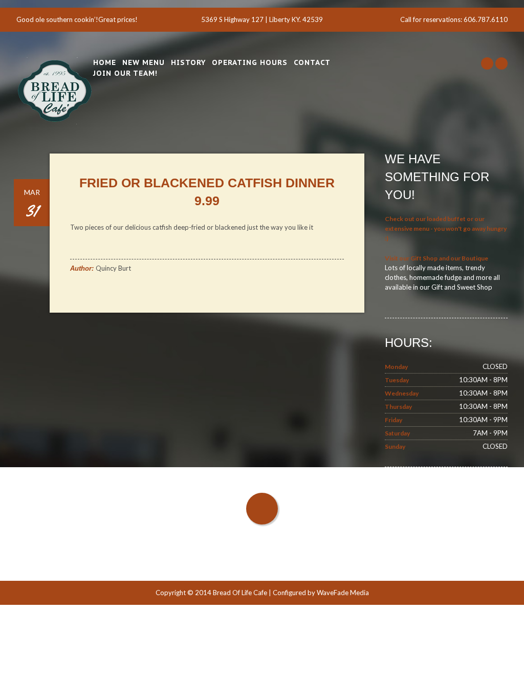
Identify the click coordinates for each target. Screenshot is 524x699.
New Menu (143, 62)
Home (104, 62)
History (188, 62)
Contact (312, 62)
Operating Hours (250, 62)
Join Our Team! (125, 73)
